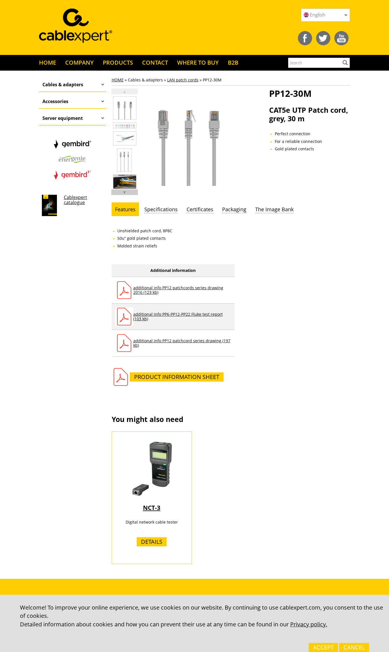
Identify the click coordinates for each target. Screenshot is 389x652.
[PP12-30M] (124, 108)
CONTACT (155, 62)
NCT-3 (151, 508)
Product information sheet (176, 377)
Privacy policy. (308, 624)
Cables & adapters (62, 84)
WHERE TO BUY (198, 62)
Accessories (55, 101)
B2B (233, 62)
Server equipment (62, 118)
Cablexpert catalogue (75, 200)
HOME (47, 62)
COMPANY (79, 62)
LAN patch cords (182, 80)
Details (151, 542)
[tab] (125, 209)
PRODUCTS (118, 62)
